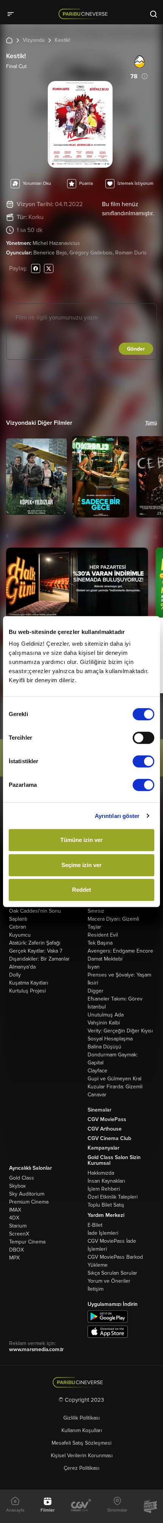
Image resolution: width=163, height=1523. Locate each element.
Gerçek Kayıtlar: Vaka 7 (35, 951)
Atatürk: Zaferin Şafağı (34, 943)
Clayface (97, 1070)
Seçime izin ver (81, 865)
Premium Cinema (29, 1202)
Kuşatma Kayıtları (28, 983)
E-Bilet (95, 1225)
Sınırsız (96, 911)
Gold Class (21, 1178)
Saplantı (18, 919)
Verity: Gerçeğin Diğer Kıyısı (120, 1031)
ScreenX (19, 1234)
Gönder (136, 349)
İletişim (95, 1289)
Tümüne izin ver (81, 840)
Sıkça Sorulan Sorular (112, 1273)
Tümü (151, 423)
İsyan (94, 967)
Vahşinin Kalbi (104, 1023)
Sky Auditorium (26, 1194)
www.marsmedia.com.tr (36, 1349)
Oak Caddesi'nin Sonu (35, 911)
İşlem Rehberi (104, 1189)
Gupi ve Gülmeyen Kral (114, 1078)
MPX (14, 1258)
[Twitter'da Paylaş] (48, 268)
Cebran (17, 927)
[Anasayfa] (81, 1382)
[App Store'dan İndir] (108, 1331)
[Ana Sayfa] (9, 40)
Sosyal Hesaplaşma (110, 1038)
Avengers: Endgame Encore (120, 951)
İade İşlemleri (103, 1233)
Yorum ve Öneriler (109, 1281)
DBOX (16, 1250)
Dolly (15, 975)
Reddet (81, 889)
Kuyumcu (20, 935)
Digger (95, 991)
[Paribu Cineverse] (84, 13)
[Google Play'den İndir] (108, 1316)
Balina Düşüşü (104, 1046)
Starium (18, 1226)
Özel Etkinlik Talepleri (113, 1197)
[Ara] (153, 13)
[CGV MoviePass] (150, 1506)
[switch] (143, 738)
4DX (14, 1218)
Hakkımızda (101, 1173)
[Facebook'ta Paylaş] (35, 268)
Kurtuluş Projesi (27, 991)
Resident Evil (103, 935)
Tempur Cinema (27, 1242)
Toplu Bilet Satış (106, 1205)
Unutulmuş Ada (106, 1015)
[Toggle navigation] (13, 13)
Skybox (17, 1186)
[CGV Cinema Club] (81, 1506)
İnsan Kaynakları (106, 1181)
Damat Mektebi (105, 959)
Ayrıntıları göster (117, 816)
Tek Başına (100, 943)
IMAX (15, 1210)
